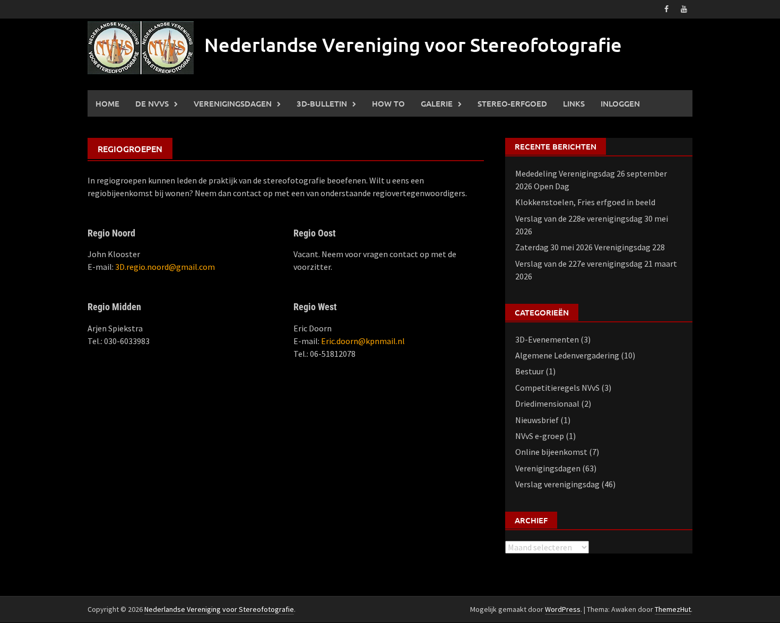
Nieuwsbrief (537, 420)
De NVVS (152, 103)
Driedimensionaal (547, 403)
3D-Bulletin (322, 103)
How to (388, 103)
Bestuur (529, 371)
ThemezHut (673, 609)
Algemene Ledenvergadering (567, 355)
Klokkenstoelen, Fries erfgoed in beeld (585, 202)
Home (107, 103)
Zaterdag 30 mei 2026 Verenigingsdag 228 (590, 247)
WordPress (562, 609)
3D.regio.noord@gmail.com (165, 266)
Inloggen (620, 103)
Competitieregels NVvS (557, 387)
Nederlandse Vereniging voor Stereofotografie (413, 44)
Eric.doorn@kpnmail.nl (363, 341)
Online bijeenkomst (551, 451)
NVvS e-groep (539, 436)
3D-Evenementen (547, 339)
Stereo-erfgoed (512, 103)
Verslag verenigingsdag (557, 484)
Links (574, 103)
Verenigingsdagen (233, 103)
